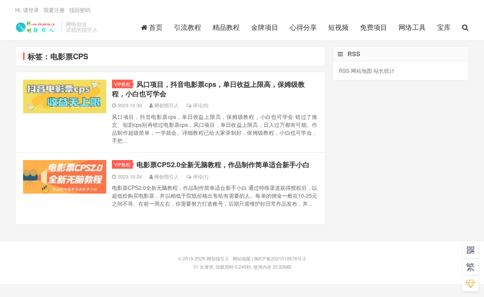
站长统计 (384, 70)
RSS (344, 70)
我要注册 (54, 10)
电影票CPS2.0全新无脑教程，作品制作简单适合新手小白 (223, 164)
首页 (156, 27)
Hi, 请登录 (27, 10)
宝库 (444, 27)
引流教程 (187, 27)
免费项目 (373, 27)
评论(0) (200, 105)
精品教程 (226, 27)
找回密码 (79, 10)
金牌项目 (264, 27)
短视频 (338, 27)
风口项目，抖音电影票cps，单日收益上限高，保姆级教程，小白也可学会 (208, 88)
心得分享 (303, 27)
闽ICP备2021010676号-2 (280, 258)
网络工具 (412, 27)
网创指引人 (36, 27)
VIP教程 (122, 84)
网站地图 (361, 70)
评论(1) (200, 176)
